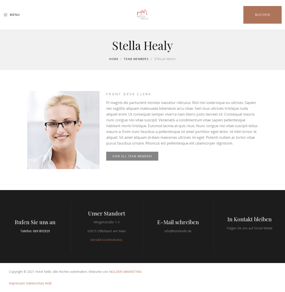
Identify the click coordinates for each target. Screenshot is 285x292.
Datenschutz (35, 283)
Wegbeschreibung (106, 240)
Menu (15, 15)
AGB (48, 283)
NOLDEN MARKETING (125, 271)
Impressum (17, 283)
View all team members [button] (132, 156)
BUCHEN (262, 14)
